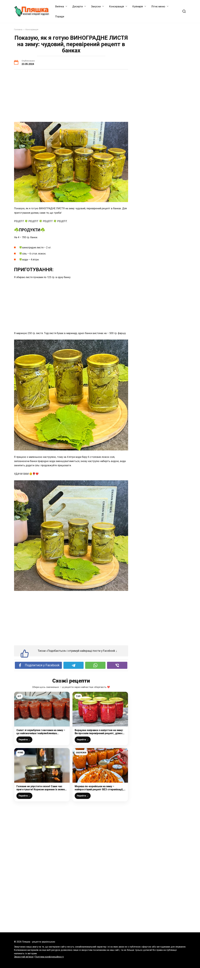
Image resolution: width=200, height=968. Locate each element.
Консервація (116, 6)
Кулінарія (137, 6)
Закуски (96, 6)
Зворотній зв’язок (23, 956)
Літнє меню (158, 6)
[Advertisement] (71, 96)
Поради (59, 16)
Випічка (59, 6)
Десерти (77, 6)
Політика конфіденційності (49, 956)
